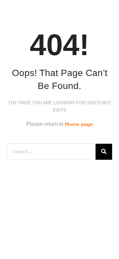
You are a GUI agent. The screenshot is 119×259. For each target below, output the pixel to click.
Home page (79, 124)
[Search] (104, 152)
